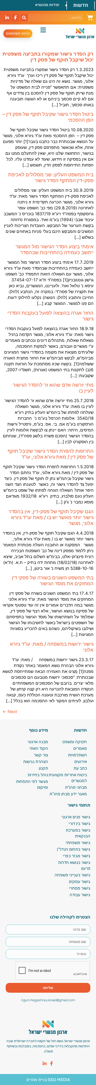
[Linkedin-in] (44, 1063)
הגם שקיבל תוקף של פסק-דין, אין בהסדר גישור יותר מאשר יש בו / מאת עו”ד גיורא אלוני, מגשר (51, 517)
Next (9, 711)
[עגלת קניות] (90, 17)
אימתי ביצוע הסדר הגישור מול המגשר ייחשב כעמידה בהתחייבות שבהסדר (55, 249)
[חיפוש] (24, 17)
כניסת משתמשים (18, 33)
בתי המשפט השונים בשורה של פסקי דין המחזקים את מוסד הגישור (53, 580)
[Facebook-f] (51, 1063)
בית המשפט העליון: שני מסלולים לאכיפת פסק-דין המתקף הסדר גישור (51, 177)
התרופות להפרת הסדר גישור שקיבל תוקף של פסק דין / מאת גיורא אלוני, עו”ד (51, 454)
